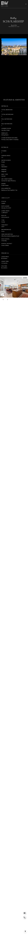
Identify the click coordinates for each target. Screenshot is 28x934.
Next (7, 300)
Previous (3, 300)
